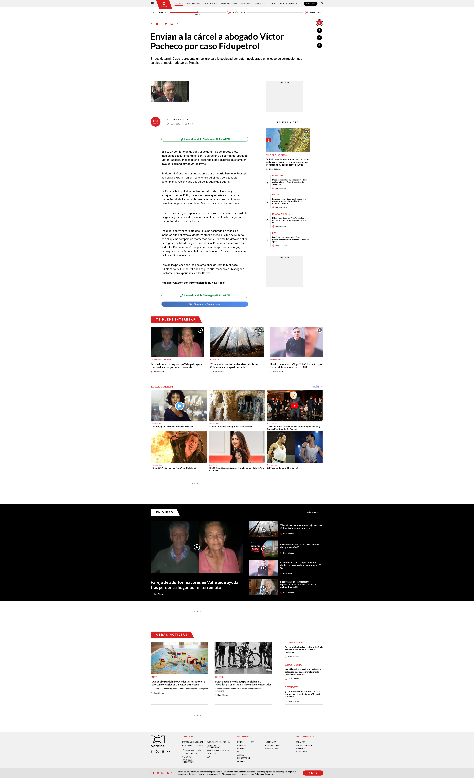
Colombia (179, 4)
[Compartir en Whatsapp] (319, 45)
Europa (154, 677)
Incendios (214, 360)
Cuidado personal (293, 665)
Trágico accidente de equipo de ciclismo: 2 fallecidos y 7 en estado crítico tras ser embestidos (243, 683)
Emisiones (159, 12)
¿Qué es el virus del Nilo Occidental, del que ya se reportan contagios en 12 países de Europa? (178, 683)
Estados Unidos (279, 214)
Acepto (313, 773)
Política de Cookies (264, 774)
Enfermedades (291, 687)
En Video (164, 512)
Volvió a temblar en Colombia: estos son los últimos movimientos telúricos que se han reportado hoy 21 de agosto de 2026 (288, 162)
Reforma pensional (294, 643)
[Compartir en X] (319, 37)
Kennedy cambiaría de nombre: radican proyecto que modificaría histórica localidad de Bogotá (289, 201)
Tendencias (259, 4)
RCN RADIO (241, 749)
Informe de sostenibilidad (213, 746)
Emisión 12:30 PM (238, 12)
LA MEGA (241, 761)
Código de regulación (191, 750)
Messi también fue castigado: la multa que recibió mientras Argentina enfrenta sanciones (290, 182)
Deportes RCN (211, 4)
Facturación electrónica (218, 742)
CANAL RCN (310, 4)
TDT (252, 742)
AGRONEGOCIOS (271, 749)
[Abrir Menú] (152, 4)
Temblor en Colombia (276, 155)
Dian (274, 233)
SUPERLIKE (300, 749)
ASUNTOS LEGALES (272, 745)
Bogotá (275, 195)
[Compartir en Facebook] (319, 30)
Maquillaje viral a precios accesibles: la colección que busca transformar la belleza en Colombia (303, 672)
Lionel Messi (278, 176)
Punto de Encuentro (289, 4)
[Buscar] (322, 3)
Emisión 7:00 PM (315, 12)
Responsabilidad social (192, 742)
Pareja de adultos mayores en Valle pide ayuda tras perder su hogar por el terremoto (176, 366)
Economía (245, 4)
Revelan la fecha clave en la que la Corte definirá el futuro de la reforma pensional (304, 650)
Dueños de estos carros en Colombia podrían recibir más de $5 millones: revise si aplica (290, 239)
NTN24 (240, 742)
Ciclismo (219, 677)
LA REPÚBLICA (270, 742)
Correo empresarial (191, 754)
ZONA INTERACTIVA (304, 745)
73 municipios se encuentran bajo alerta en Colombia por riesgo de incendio (234, 366)
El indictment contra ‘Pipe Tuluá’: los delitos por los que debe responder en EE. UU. (290, 220)
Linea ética (212, 754)
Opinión (272, 4)
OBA (208, 757)
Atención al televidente (192, 745)
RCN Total (242, 745)
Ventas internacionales (218, 750)
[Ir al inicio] (164, 4)
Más (312, 512)
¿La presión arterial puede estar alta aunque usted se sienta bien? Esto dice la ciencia (303, 694)
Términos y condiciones (235, 772)
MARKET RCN (301, 752)
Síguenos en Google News (207, 304)
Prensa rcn (187, 757)
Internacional (193, 4)
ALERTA (240, 755)
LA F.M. (240, 752)
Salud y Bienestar (229, 4)
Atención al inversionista (188, 761)
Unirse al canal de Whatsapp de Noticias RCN (207, 139)
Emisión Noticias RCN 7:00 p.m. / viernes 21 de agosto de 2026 (301, 546)
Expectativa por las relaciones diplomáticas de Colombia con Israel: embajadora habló (298, 584)
